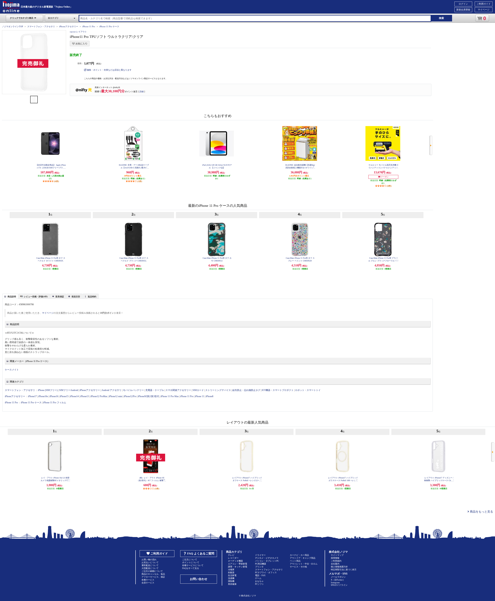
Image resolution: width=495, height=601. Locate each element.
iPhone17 (32, 396)
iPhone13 (84, 396)
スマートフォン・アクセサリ (41, 26)
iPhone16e (43, 396)
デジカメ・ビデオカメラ (266, 558)
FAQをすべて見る (190, 568)
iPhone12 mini (115, 396)
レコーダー (233, 558)
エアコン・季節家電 (237, 564)
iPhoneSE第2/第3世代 (148, 396)
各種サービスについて (192, 565)
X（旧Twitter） (338, 580)
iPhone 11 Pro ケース (109, 26)
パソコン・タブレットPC (267, 561)
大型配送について (150, 568)
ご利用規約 (336, 561)
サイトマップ (337, 555)
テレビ (231, 555)
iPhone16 (54, 396)
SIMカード (198, 390)
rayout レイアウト (78, 32)
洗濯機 (231, 578)
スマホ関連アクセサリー (178, 390)
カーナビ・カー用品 (299, 555)
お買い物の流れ (149, 559)
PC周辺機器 (260, 564)
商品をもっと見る (481, 511)
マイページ (483, 9)
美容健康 (232, 584)
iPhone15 (64, 396)
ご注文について (189, 559)
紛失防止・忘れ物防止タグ (246, 390)
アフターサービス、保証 (153, 577)
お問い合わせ (198, 579)
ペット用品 (295, 561)
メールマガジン (338, 577)
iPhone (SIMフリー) (48, 390)
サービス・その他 (298, 566)
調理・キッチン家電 (237, 566)
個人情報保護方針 (339, 566)
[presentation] (10, 296)
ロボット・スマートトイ (308, 390)
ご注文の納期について (152, 571)
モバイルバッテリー (133, 390)
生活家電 (232, 575)
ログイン (463, 4)
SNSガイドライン (339, 585)
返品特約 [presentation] (92, 296)
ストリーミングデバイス (218, 390)
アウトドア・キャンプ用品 (302, 558)
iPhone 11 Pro (88, 26)
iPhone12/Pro (130, 396)
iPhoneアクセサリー (68, 26)
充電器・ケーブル (154, 390)
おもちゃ (259, 581)
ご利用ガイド (484, 4)
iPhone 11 (199, 396)
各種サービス (148, 580)
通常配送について (150, 565)
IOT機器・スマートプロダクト (278, 390)
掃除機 (231, 581)
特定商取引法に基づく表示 (343, 569)
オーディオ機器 (235, 561)
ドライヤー (260, 555)
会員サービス (148, 583)
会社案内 (335, 564)
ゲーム (258, 578)
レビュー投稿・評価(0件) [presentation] (36, 296)
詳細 (141, 91)
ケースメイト (12, 369)
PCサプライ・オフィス (266, 572)
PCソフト (259, 584)
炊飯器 (231, 572)
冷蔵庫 (231, 569)
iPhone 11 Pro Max (170, 396)
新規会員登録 (463, 9)
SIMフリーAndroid (68, 390)
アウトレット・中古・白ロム (303, 564)
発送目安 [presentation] (76, 296)
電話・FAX (260, 575)
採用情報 (335, 558)
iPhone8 (209, 396)
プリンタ (259, 566)
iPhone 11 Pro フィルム (54, 402)
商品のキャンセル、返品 (153, 574)
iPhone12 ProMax (98, 396)
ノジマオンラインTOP (12, 26)
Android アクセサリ (111, 390)
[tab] (10, 296)
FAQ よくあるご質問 (200, 553)
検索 (441, 18)
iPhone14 (74, 396)
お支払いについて (150, 562)
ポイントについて (190, 562)
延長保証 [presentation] (59, 296)
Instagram (335, 582)
